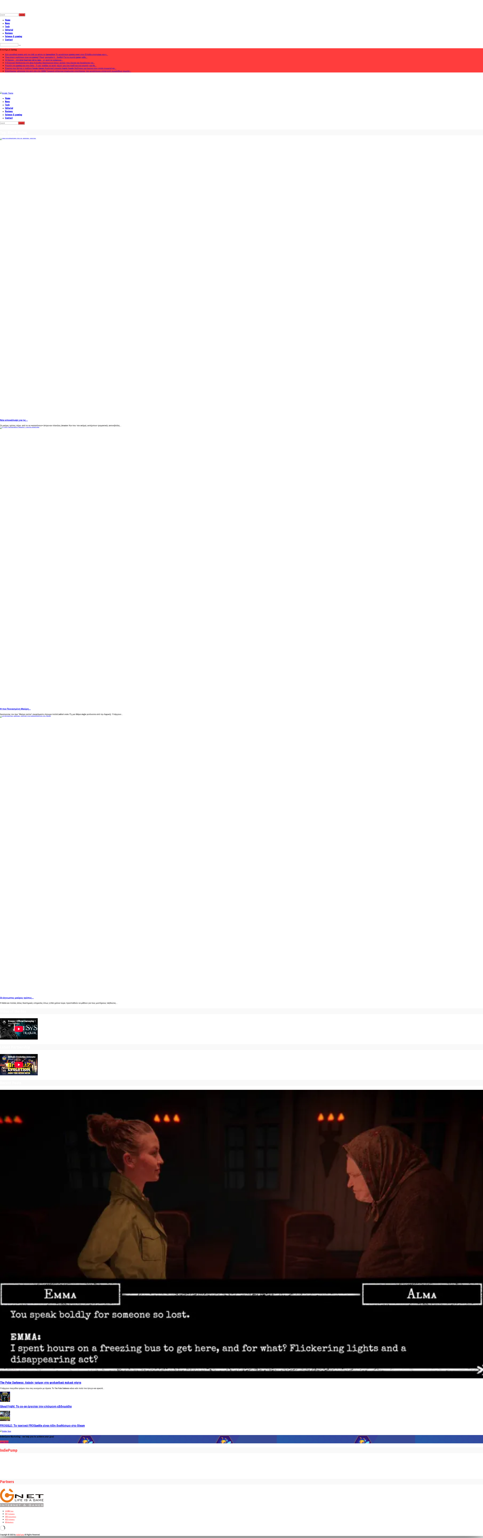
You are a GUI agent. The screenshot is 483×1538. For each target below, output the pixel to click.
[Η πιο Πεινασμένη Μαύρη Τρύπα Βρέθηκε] (241, 566)
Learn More (4, 1442)
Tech (7, 26)
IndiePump (20, 1534)
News (7, 23)
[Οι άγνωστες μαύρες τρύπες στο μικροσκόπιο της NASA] (241, 855)
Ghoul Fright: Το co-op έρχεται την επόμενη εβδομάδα (36, 1406)
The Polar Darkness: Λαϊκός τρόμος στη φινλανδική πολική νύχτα (40, 1382)
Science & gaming (13, 36)
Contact (9, 39)
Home (7, 20)
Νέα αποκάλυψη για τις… (14, 420)
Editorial (9, 29)
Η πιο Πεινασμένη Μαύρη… (15, 708)
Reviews (9, 33)
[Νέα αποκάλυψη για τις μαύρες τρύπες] (241, 277)
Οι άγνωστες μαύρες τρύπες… (17, 997)
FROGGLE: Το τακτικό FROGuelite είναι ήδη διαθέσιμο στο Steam (42, 1425)
